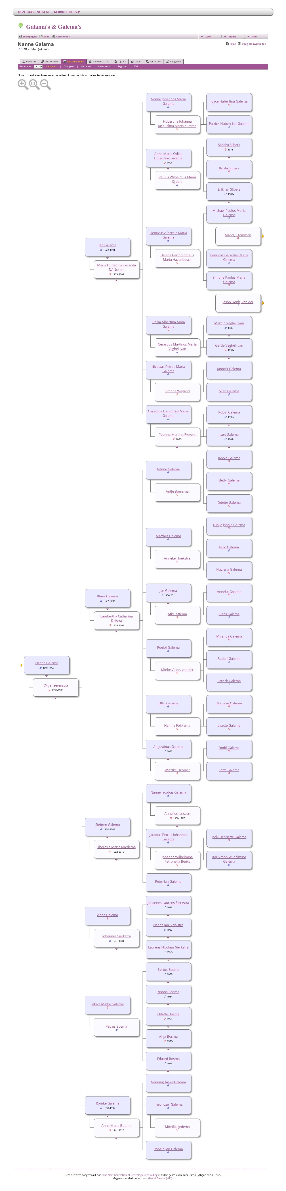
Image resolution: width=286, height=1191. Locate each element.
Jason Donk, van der (238, 302)
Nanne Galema (168, 469)
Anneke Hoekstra (177, 558)
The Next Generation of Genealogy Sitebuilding (130, 1175)
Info (254, 36)
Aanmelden (63, 36)
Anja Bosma (168, 1036)
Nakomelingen (75, 61)
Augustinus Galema (168, 746)
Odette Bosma (168, 1014)
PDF (135, 66)
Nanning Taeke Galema (168, 1082)
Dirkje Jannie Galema (229, 524)
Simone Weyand (177, 391)
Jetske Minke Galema (107, 1004)
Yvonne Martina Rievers (177, 434)
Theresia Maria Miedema (116, 847)
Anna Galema (107, 915)
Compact (69, 66)
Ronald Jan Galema (168, 1149)
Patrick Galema (229, 681)
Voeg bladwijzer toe (254, 43)
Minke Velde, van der (177, 669)
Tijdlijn (122, 61)
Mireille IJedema (177, 1126)
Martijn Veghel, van (229, 323)
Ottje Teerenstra (56, 685)
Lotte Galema (229, 770)
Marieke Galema (229, 703)
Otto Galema (168, 703)
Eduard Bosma (168, 1058)
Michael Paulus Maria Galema (229, 212)
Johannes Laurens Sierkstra (168, 902)
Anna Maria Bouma (116, 1125)
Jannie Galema (229, 458)
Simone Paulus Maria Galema (229, 279)
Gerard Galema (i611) (160, 1178)
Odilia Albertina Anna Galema (168, 324)
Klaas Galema (229, 614)
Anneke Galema (229, 591)
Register (122, 66)
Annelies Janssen (177, 813)
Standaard (51, 66)
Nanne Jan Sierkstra (168, 925)
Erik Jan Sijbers (229, 189)
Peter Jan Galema (168, 881)
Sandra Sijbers (229, 144)
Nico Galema (229, 547)
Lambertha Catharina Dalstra (116, 618)
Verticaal (86, 66)
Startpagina (30, 36)
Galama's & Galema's (53, 26)
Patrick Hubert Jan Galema (229, 123)
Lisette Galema (229, 725)
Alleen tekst (104, 66)
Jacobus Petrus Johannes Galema (168, 836)
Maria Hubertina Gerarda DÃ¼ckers (116, 267)
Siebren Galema (107, 824)
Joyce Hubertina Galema (229, 101)
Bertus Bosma (168, 969)
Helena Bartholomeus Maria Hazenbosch (177, 257)
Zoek (47, 36)
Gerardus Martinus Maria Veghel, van (177, 346)
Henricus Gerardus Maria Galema (229, 257)
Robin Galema (229, 412)
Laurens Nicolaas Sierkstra (168, 947)
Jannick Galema (229, 368)
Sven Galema (229, 391)
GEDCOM (155, 61)
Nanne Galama (46, 663)
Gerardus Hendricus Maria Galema (168, 413)
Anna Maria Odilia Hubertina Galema (168, 155)
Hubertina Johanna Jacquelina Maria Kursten (177, 123)
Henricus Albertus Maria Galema (168, 234)
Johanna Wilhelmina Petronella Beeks (177, 859)
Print (233, 43)
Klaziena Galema (229, 569)
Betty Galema (229, 480)
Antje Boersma (177, 491)
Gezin (138, 61)
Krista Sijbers (229, 168)
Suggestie (175, 61)
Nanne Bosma (168, 991)
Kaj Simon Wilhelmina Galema (229, 859)
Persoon (31, 61)
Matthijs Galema (168, 536)
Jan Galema (107, 245)
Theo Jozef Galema (168, 1104)
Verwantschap (101, 61)
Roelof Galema (168, 647)
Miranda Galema (229, 636)
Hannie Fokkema (177, 725)
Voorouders (51, 61)
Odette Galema (229, 502)
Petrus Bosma (116, 1026)
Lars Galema (229, 434)
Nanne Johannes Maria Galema (168, 101)
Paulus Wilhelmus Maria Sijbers (177, 179)
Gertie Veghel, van (229, 345)
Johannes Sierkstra (116, 936)
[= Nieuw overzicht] (263, 237)
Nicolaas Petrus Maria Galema (168, 368)
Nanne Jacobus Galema (168, 792)
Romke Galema (107, 1103)
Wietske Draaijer (177, 770)
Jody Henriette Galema (229, 837)
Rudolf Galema (229, 658)
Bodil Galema (229, 747)
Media (232, 36)
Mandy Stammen (238, 235)
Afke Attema (177, 614)
